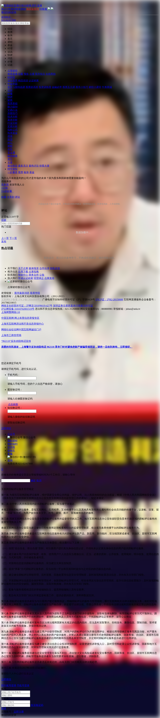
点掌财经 (13, 70)
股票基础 (13, 103)
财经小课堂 (95, 87)
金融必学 (57, 87)
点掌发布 (49, 278)
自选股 (11, 447)
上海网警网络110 (10, 312)
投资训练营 (45, 87)
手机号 (5, 698)
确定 (33, 480)
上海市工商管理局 (11, 335)
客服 (10, 453)
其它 (10, 159)
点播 (31, 74)
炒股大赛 (44, 165)
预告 (26, 74)
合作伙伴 (44, 268)
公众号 (11, 434)
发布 (3, 241)
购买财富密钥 (18, 9)
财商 (10, 100)
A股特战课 (19, 87)
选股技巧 (13, 113)
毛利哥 (5, 184)
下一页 (13, 238)
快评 (10, 97)
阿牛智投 (13, 169)
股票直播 (13, 74)
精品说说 (23, 80)
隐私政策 (55, 268)
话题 (10, 90)
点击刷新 (13, 404)
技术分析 (13, 116)
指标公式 (13, 129)
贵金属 (11, 152)
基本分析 (13, 119)
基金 (31, 172)
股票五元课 (68, 87)
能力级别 (13, 106)
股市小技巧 (82, 87)
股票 (20, 172)
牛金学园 (13, 83)
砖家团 (11, 77)
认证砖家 (34, 80)
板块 (26, 172)
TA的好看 (6, 191)
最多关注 (23, 165)
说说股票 (13, 80)
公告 (41, 275)
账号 (3, 688)
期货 (10, 139)
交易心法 (13, 110)
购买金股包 (32, 9)
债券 (10, 136)
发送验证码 (37, 705)
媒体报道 (34, 268)
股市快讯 (40, 74)
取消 (38, 480)
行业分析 (13, 123)
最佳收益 (13, 165)
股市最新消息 (21, 293)
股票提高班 (32, 87)
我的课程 (13, 440)
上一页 (5, 238)
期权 (10, 146)
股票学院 (35, 293)
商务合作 (34, 275)
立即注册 (19, 711)
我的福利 (13, 444)
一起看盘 (13, 172)
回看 (20, 74)
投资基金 (13, 133)
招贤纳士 (39, 278)
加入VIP (5, 9)
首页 (10, 87)
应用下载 (23, 271)
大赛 (10, 162)
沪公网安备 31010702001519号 (17, 309)
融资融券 (13, 156)
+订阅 (4, 188)
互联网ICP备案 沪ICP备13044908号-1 (21, 299)
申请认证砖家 (25, 278)
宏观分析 (13, 126)
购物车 (11, 450)
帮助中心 (23, 275)
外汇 (10, 142)
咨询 (10, 460)
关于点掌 (23, 268)
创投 (10, 149)
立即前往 (6, 679)
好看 (10, 93)
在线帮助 (51, 74)
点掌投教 (34, 271)
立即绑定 (6, 428)
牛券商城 (107, 87)
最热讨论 (34, 165)
